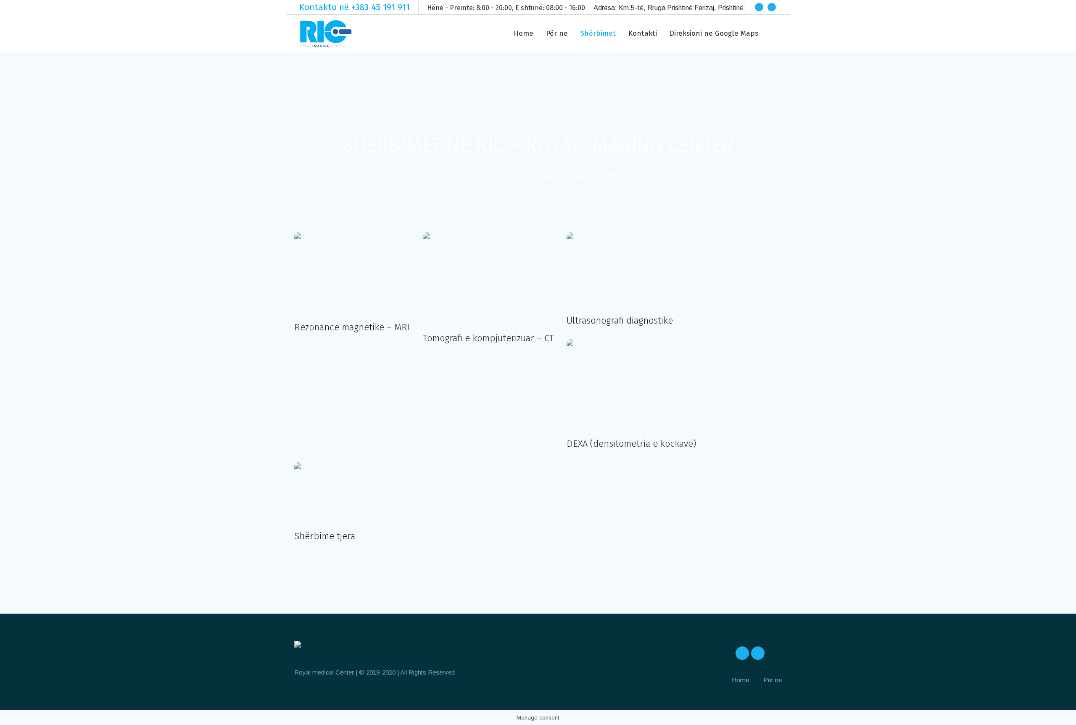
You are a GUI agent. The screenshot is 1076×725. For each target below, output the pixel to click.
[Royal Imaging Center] (297, 645)
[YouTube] (784, 7)
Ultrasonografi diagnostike (620, 320)
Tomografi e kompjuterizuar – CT (488, 338)
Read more (352, 273)
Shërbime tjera (324, 536)
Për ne (772, 679)
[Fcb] (759, 7)
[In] (771, 7)
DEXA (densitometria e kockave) (631, 443)
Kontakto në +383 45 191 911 (354, 7)
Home (740, 679)
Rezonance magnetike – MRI (352, 327)
